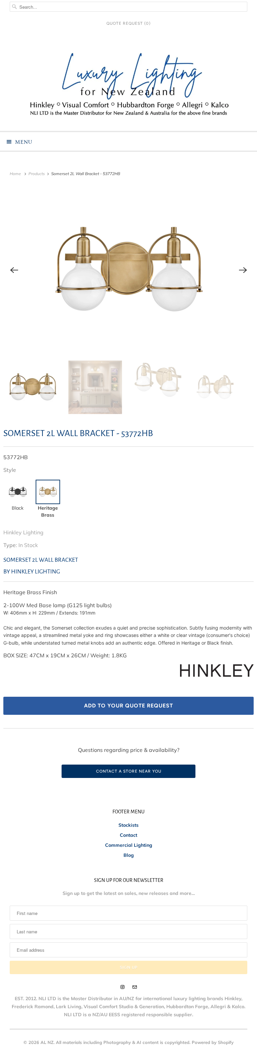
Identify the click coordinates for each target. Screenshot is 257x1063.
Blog (128, 855)
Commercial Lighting (128, 845)
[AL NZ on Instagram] (122, 987)
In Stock (28, 545)
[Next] (243, 270)
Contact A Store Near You (128, 771)
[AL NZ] (128, 83)
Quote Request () (128, 23)
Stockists (128, 825)
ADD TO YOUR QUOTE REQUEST (128, 705)
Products (37, 173)
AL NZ (47, 1042)
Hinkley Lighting (23, 532)
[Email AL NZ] (134, 987)
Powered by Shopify (213, 1042)
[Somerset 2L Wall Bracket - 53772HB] (128, 270)
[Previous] (14, 270)
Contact (128, 835)
